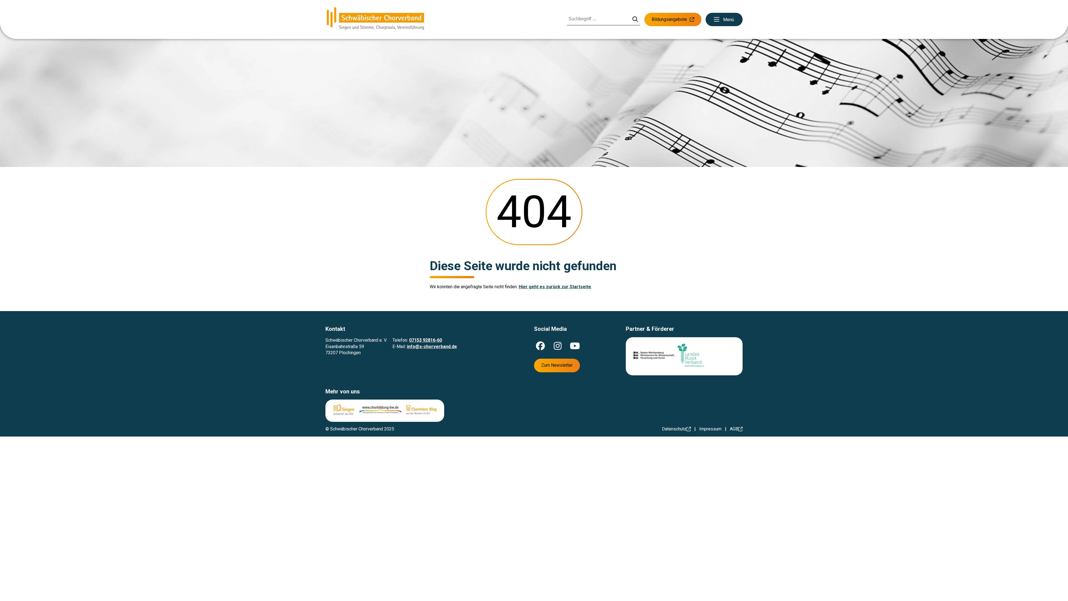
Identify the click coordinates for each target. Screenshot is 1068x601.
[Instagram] (557, 346)
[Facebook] (540, 346)
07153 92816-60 (425, 340)
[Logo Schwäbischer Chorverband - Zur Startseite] (375, 19)
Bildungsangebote (669, 19)
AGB (734, 429)
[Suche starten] (635, 19)
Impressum (710, 429)
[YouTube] (574, 346)
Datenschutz (674, 429)
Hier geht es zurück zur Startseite (555, 286)
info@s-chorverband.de (432, 346)
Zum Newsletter (557, 365)
